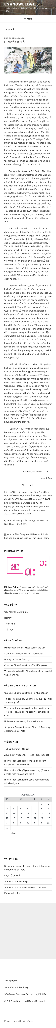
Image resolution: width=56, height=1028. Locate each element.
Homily (7, 618)
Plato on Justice (12, 893)
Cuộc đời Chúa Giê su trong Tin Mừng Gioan (26, 665)
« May (14, 833)
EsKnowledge (19, 4)
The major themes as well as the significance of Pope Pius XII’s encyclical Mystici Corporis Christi (27, 712)
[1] (45, 296)
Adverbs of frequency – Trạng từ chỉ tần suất (26, 755)
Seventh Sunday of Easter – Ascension (23, 653)
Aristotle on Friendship (16, 881)
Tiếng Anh (9, 623)
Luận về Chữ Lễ (14, 42)
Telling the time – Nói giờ (16, 749)
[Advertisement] (28, 931)
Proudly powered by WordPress (18, 1021)
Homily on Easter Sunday (17, 659)
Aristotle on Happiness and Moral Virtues (25, 887)
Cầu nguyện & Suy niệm (16, 612)
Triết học (8, 629)
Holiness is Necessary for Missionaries (24, 721)
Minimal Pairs (11, 587)
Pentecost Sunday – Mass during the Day (25, 647)
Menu (29, 18)
